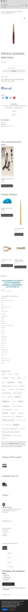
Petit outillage (4, 336)
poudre (16, 409)
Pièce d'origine (17, 406)
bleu (3, 382)
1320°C (13, 378)
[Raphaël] (6, 88)
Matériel (3, 309)
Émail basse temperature (10, 428)
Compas (2, 330)
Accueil (2, 11)
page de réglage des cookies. (8, 606)
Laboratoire (3, 338)
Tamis (2, 356)
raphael (13, 81)
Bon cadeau (3, 313)
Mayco (6, 401)
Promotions (7, 577)
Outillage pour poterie (13, 443)
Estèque (2, 347)
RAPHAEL (20, 11)
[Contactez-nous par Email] (1, 1)
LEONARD (3, 323)
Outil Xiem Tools (4, 349)
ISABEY (3, 321)
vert (24, 420)
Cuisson (6, 579)
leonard (10, 397)
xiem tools (8, 424)
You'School (3, 340)
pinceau (9, 81)
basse (19, 378)
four (3, 389)
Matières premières (5, 311)
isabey (3, 396)
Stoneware (19, 416)
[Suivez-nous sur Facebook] (4, 1)
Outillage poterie (8, 11)
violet (3, 424)
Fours (2, 302)
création (2, 81)
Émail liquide (6, 435)
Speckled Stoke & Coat (8, 416)
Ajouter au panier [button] (7, 185)
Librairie (3, 362)
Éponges (3, 345)
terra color (19, 420)
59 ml (4, 374)
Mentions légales (6, 594)
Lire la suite (19, 234)
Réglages (12, 609)
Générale (6, 575)
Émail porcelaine (18, 435)
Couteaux (3, 332)
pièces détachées (7, 409)
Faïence (22, 386)
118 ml (10, 374)
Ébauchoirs (3, 343)
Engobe (20, 382)
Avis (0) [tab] (14, 114)
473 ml (5, 378)
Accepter (5, 609)
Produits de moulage (5, 360)
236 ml (17, 374)
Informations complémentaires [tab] (14, 107)
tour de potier (22, 443)
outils (6, 81)
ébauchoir (4, 438)
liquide (17, 397)
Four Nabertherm (20, 389)
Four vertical (17, 393)
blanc (24, 378)
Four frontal (11, 389)
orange (14, 401)
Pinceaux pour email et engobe (7, 325)
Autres (2, 318)
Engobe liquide (6, 386)
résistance (21, 413)
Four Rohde (6, 393)
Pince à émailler (4, 351)
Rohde (13, 413)
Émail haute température (11, 432)
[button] (24, 18)
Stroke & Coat (8, 420)
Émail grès (22, 428)
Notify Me (14, 71)
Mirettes (2, 334)
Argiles (2, 304)
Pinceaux (15, 11)
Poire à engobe (4, 354)
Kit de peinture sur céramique (7, 300)
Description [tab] (14, 104)
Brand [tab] (14, 111)
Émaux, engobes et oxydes (6, 307)
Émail (16, 424)
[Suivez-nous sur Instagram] (6, 1)
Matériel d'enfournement (6, 358)
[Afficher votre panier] (23, 5)
